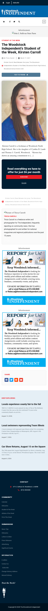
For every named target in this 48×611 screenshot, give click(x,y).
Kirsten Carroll (8, 62)
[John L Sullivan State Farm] (24, 33)
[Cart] (3, 21)
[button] (37, 22)
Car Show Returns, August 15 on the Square (23, 446)
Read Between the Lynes (21, 62)
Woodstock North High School (36, 65)
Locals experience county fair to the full (21, 404)
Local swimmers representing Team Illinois (23, 425)
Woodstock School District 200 (14, 69)
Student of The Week (11, 40)
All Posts (7, 240)
